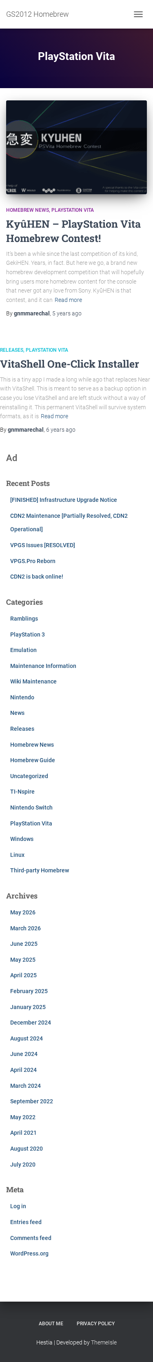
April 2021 (23, 1132)
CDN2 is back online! (36, 576)
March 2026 (25, 928)
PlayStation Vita (72, 210)
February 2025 (29, 991)
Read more (68, 300)
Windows (21, 839)
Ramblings (24, 618)
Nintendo (22, 697)
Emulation (23, 650)
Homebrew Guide (32, 760)
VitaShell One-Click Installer (69, 363)
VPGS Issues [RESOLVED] (42, 545)
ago (67, 313)
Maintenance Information (43, 666)
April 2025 (23, 975)
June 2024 (24, 1054)
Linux (17, 855)
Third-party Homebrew (39, 870)
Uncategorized (29, 776)
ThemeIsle (104, 1342)
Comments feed (30, 1238)
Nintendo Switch (31, 807)
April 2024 (23, 1070)
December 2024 (30, 1022)
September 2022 (31, 1101)
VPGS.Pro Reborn (32, 561)
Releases (11, 350)
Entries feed (26, 1222)
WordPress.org (29, 1253)
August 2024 (26, 1038)
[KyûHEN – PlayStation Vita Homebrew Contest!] (76, 147)
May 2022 (22, 1117)
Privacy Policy (96, 1324)
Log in (18, 1206)
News (17, 713)
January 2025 (28, 1007)
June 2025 (24, 944)
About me (51, 1324)
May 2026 (22, 912)
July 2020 (22, 1164)
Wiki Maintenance (33, 681)
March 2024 (25, 1086)
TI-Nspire (22, 791)
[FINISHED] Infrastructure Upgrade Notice (63, 500)
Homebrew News (27, 210)
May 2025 (22, 959)
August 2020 (26, 1148)
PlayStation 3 (27, 634)
